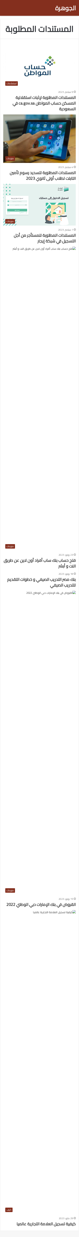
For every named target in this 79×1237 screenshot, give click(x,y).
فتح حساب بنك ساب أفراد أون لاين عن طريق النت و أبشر (40, 563)
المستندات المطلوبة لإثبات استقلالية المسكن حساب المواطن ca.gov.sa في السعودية (44, 103)
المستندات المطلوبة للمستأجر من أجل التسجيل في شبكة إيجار (45, 238)
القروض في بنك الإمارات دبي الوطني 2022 (41, 904)
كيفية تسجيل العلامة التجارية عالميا (46, 1223)
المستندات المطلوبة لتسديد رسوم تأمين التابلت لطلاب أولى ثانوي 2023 (43, 175)
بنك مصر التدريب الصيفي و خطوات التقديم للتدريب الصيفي (41, 582)
